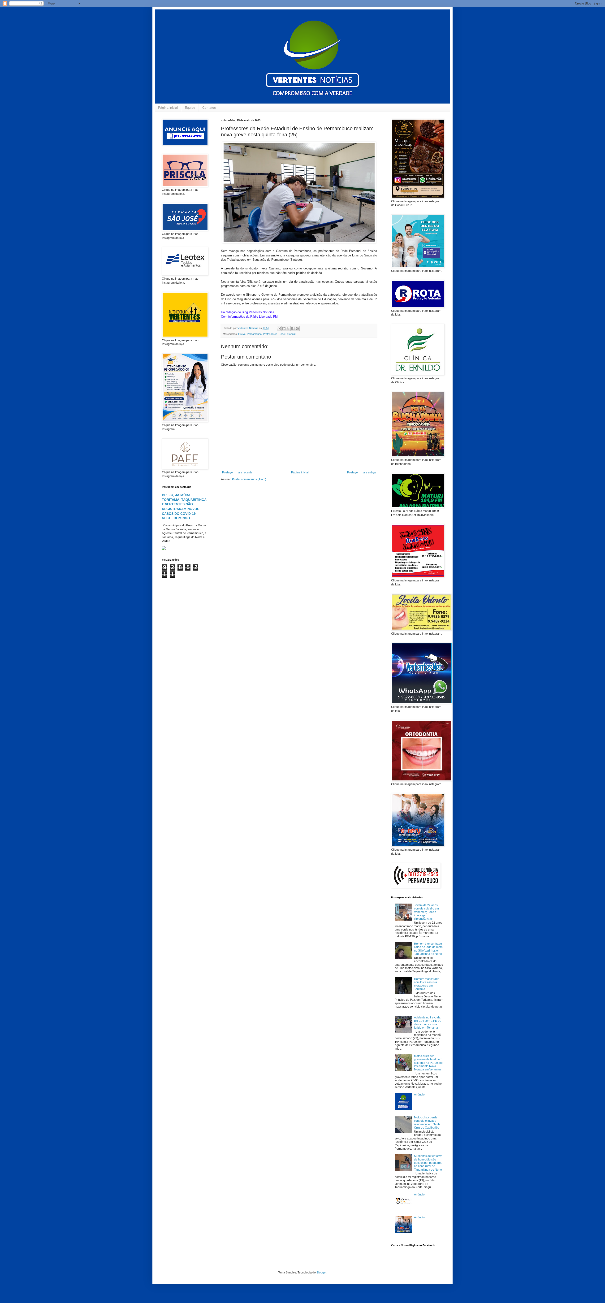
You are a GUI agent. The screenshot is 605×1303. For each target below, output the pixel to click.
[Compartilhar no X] (288, 328)
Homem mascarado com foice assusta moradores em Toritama (426, 984)
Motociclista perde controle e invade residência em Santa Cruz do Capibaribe (427, 1122)
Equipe (190, 107)
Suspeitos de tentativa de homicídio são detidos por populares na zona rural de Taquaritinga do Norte (428, 1162)
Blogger (321, 1272)
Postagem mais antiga (361, 472)
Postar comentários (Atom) (249, 479)
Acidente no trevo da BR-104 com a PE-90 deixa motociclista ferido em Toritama (427, 1022)
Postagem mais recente (237, 472)
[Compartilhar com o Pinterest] (297, 328)
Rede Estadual (287, 334)
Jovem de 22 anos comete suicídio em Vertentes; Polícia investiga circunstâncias (426, 912)
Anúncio (419, 1094)
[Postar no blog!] (283, 328)
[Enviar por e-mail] (279, 328)
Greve (242, 334)
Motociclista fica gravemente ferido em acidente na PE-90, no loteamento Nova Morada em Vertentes (428, 1062)
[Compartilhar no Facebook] (292, 328)
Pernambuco (254, 334)
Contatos (209, 107)
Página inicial (168, 107)
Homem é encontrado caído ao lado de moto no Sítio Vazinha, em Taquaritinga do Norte (428, 949)
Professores (270, 334)
